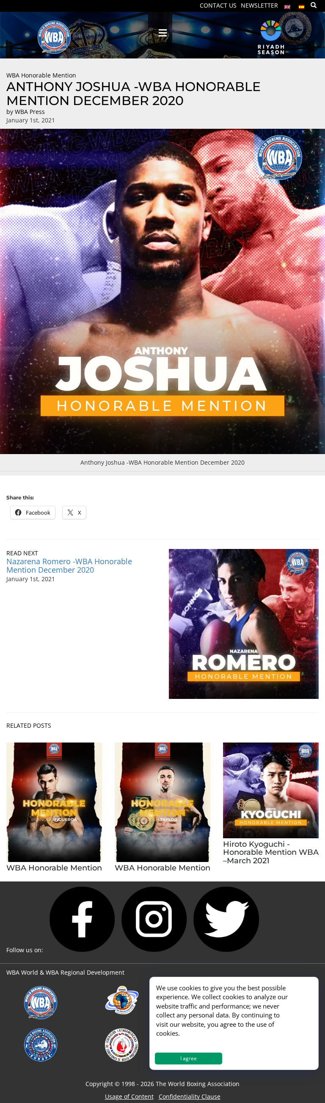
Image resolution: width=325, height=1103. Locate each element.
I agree (188, 1058)
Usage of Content (129, 1096)
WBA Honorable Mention (41, 75)
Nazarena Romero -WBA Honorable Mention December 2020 (69, 565)
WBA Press (30, 112)
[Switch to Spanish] (302, 5)
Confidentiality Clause (189, 1096)
